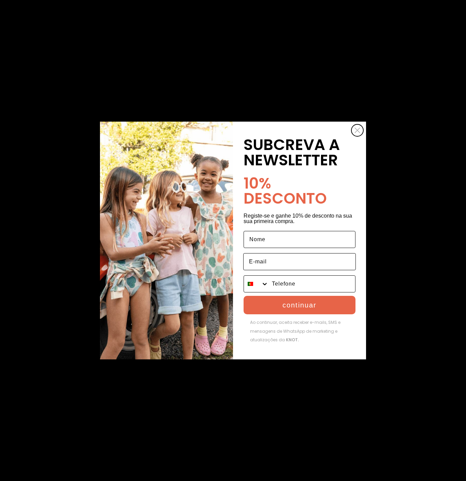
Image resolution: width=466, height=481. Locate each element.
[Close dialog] (357, 130)
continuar (299, 305)
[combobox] (256, 284)
